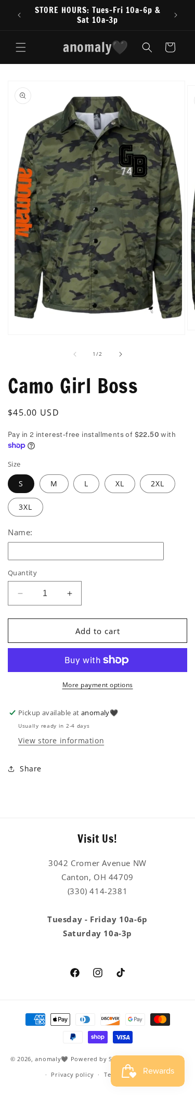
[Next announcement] (175, 15)
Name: (20, 532)
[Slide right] (120, 354)
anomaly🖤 (52, 1058)
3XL (25, 507)
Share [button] (31, 768)
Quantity (22, 572)
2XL (157, 483)
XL (119, 483)
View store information (61, 740)
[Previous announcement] (19, 15)
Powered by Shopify (102, 1058)
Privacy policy (72, 1074)
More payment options (97, 684)
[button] (20, 47)
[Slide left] (74, 354)
